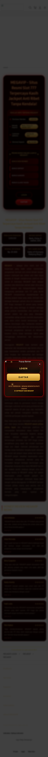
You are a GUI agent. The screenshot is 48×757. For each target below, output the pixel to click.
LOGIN (23, 368)
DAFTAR (23, 377)
